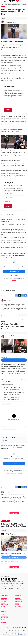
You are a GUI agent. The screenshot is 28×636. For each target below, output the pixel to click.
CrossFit (3, 521)
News (3, 6)
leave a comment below (17, 255)
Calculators (18, 606)
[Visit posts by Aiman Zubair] (2, 300)
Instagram (16, 278)
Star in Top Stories (14, 275)
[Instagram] (19, 627)
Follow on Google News (14, 271)
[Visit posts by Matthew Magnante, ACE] (2, 492)
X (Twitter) (20, 278)
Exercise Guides (18, 601)
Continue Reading (14, 513)
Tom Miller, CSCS (8, 533)
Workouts (17, 598)
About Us (3, 614)
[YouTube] (15, 627)
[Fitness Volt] (14, 1)
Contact (3, 619)
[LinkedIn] (26, 492)
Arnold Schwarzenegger (10, 290)
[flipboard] (26, 627)
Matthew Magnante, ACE (10, 335)
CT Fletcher (10, 366)
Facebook (11, 278)
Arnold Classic (6, 65)
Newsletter (3, 620)
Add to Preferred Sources (14, 360)
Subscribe (8, 109)
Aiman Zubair (8, 21)
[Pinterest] (21, 627)
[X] (14, 627)
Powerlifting (4, 599)
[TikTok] (22, 627)
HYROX (3, 606)
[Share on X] (12, 634)
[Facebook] (12, 627)
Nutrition (17, 603)
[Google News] (17, 627)
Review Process (4, 617)
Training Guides (18, 599)
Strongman (3, 601)
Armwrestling (4, 604)
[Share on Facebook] (10, 634)
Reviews (17, 604)
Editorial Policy (4, 615)
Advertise (3, 622)
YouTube (14, 280)
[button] (2, 1)
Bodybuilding (4, 598)
